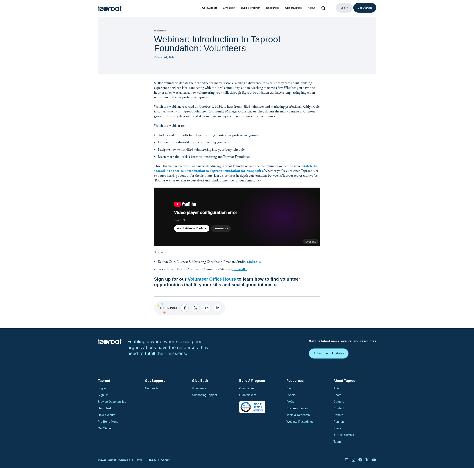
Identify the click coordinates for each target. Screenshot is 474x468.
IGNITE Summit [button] (343, 435)
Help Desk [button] (105, 408)
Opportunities (293, 7)
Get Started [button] (105, 428)
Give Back (229, 7)
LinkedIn (254, 262)
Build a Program (250, 7)
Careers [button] (338, 401)
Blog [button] (289, 388)
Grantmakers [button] (247, 395)
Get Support (209, 7)
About (311, 7)
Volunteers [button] (199, 388)
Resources (272, 7)
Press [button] (337, 428)
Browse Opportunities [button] (112, 401)
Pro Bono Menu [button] (108, 421)
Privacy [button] (152, 459)
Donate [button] (338, 415)
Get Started (365, 7)
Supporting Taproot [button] (204, 395)
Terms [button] (138, 459)
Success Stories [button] (297, 408)
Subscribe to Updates (328, 353)
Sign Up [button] (103, 395)
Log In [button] (102, 388)
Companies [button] (246, 388)
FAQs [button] (290, 401)
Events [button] (291, 395)
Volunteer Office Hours (212, 279)
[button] (109, 9)
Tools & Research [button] (298, 415)
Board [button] (337, 395)
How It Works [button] (106, 415)
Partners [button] (339, 421)
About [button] (337, 388)
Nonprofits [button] (151, 388)
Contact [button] (338, 408)
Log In (344, 7)
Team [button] (337, 441)
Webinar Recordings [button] (299, 421)
